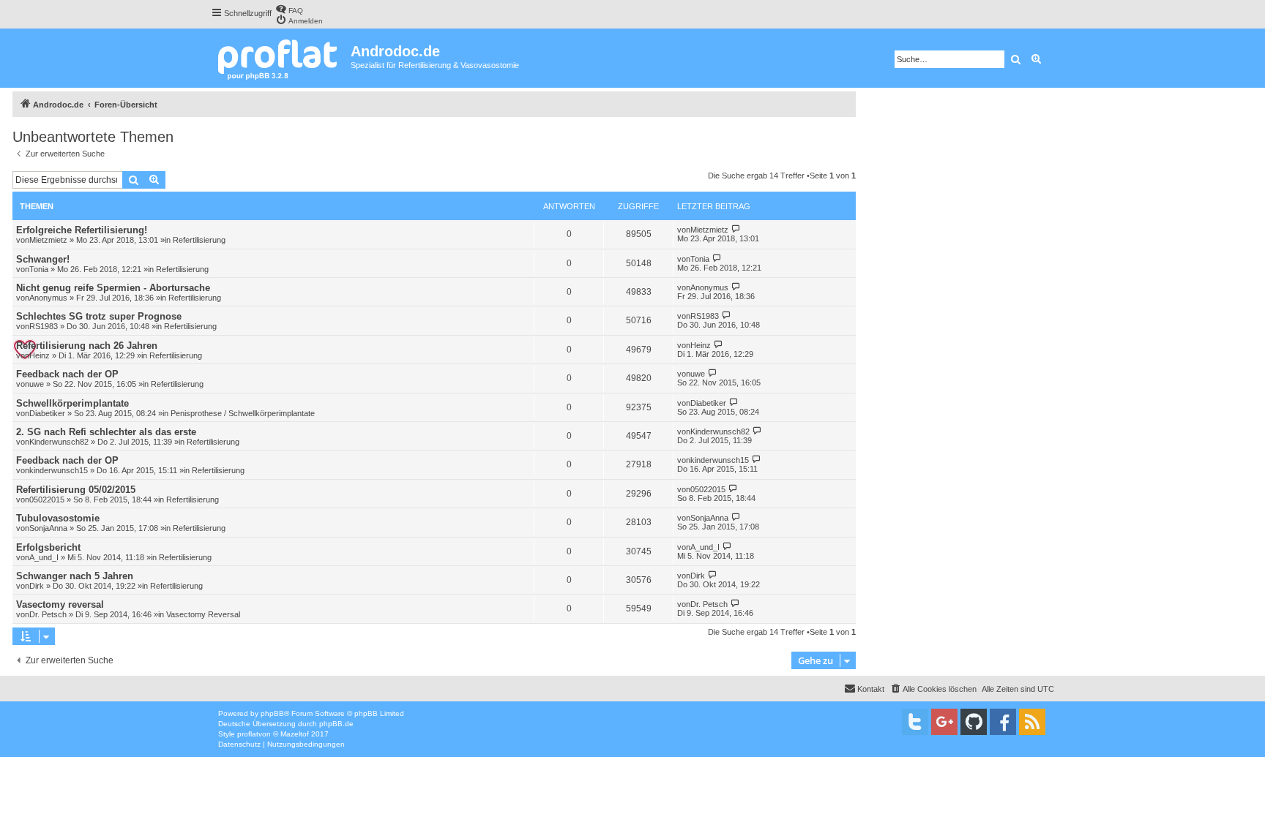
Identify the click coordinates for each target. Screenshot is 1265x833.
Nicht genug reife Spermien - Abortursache (113, 287)
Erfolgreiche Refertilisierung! (81, 230)
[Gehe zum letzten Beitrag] (736, 229)
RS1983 (43, 326)
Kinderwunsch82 (59, 441)
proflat (247, 734)
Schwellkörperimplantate (72, 403)
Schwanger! (43, 259)
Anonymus (48, 297)
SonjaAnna (48, 528)
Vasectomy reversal (60, 604)
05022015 (46, 499)
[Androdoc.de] (281, 58)
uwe (36, 384)
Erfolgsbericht (48, 547)
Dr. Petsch (48, 614)
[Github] (973, 722)
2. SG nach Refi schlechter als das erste (106, 431)
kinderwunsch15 (58, 470)
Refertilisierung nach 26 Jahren (86, 345)
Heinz (39, 355)
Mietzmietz (48, 239)
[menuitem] (289, 9)
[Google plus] (944, 722)
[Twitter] (915, 722)
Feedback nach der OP (67, 374)
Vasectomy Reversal (203, 614)
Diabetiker (47, 413)
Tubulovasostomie (58, 518)
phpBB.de (336, 724)
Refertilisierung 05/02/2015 (75, 489)
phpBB (272, 713)
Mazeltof (294, 734)
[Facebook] (1003, 722)
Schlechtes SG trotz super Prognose (99, 316)
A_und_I (44, 557)
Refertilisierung (199, 239)
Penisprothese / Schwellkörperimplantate (243, 413)
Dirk (36, 585)
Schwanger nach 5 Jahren (74, 575)
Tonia (38, 269)
